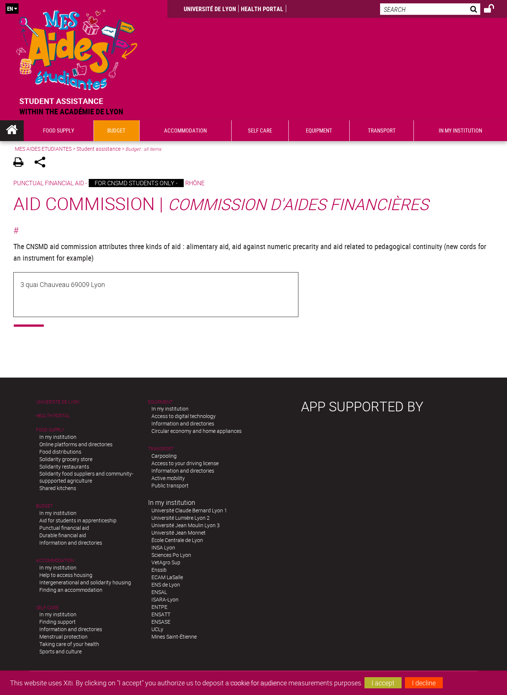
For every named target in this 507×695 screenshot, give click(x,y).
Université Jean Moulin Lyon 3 (185, 525)
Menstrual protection (63, 636)
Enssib (159, 569)
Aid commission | (221, 203)
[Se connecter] (494, 9)
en (10, 8)
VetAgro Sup (165, 562)
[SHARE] (42, 163)
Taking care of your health (69, 643)
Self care (47, 607)
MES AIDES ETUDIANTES (43, 148)
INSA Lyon (163, 547)
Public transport (170, 485)
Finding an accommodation (70, 589)
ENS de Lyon (165, 584)
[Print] (21, 163)
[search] (430, 9)
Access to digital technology (183, 416)
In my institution (57, 436)
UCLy (157, 629)
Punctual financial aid (64, 527)
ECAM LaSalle (167, 577)
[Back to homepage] (77, 48)
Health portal (262, 9)
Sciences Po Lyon (171, 554)
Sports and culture (60, 651)
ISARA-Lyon (165, 599)
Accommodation (55, 560)
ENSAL (159, 592)
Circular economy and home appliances (196, 430)
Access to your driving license (185, 463)
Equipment (160, 402)
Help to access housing (65, 574)
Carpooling (164, 455)
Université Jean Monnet (178, 532)
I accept (383, 682)
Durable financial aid (62, 535)
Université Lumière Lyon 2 (180, 517)
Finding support (57, 621)
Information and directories (70, 542)
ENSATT (160, 614)
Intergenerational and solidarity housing (85, 582)
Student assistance (98, 148)
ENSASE (160, 621)
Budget (44, 506)
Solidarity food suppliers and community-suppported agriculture (86, 477)
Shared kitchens (57, 488)
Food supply (50, 430)
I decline (424, 682)
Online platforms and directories (75, 444)
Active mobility (168, 478)
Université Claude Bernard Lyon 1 (189, 510)
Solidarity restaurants (64, 466)
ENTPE (159, 606)
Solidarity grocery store (65, 459)
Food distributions (60, 451)
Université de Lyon (210, 9)
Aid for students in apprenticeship (78, 520)
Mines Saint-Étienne (174, 636)
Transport (161, 449)
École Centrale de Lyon (177, 540)
